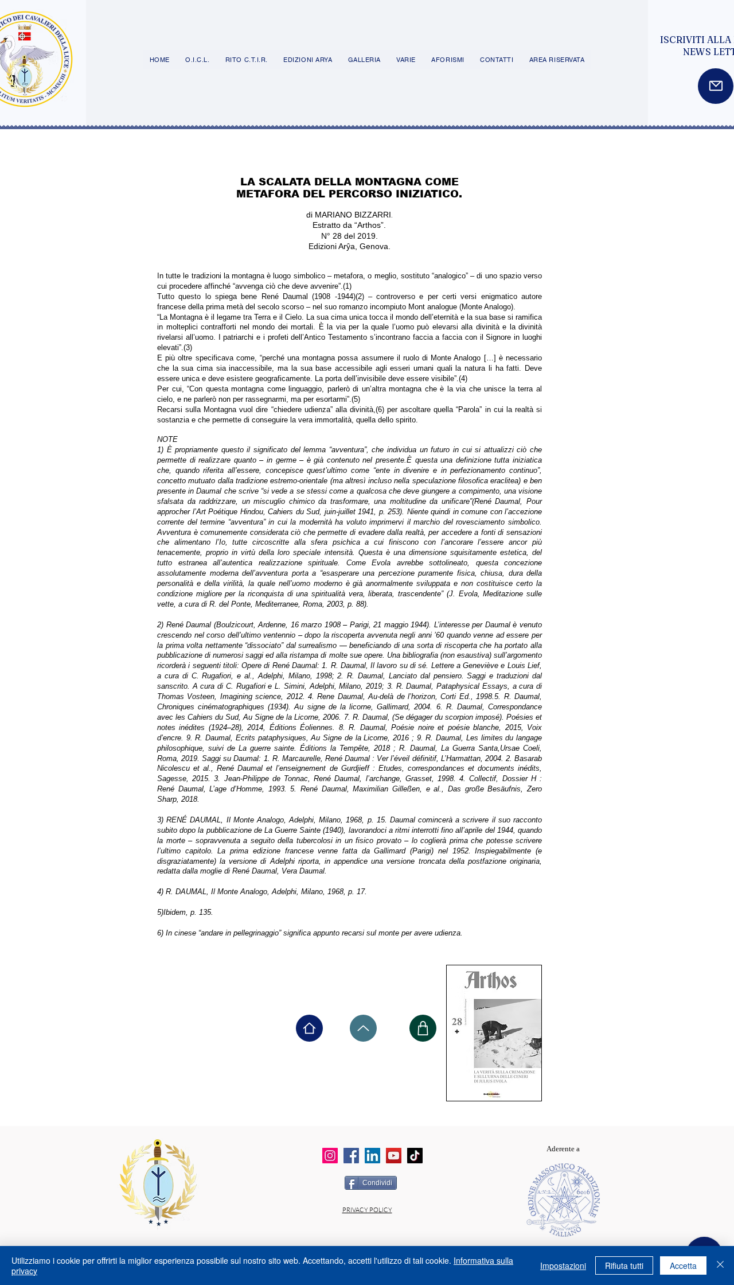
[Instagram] (330, 1155)
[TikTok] (415, 1155)
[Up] (363, 1028)
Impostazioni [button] (563, 1265)
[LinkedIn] (372, 1155)
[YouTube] (393, 1155)
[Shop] (422, 1028)
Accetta (683, 1265)
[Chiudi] (720, 1265)
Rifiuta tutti (624, 1265)
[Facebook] (351, 1155)
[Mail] (715, 86)
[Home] (309, 1028)
